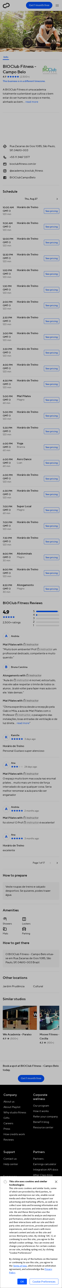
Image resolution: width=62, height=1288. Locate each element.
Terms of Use (20, 1265)
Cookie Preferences (44, 1281)
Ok (22, 1281)
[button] (56, 1182)
